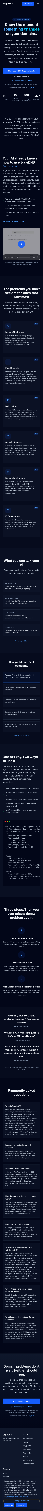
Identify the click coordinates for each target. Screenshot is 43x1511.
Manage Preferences (21, 1501)
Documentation (28, 1464)
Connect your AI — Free (23, 80)
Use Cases (27, 1449)
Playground (27, 1446)
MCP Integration (28, 1460)
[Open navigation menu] (38, 3)
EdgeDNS (8, 3)
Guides (25, 1456)
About (5, 1473)
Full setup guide (21, 641)
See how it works (21, 76)
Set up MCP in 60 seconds (13, 221)
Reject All (9, 1505)
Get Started (27, 3)
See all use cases (21, 736)
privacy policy (12, 1497)
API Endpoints (28, 1439)
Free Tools (27, 1453)
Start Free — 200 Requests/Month (21, 71)
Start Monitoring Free (21, 1401)
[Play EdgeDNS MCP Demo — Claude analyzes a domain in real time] (21, 244)
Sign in (31, 88)
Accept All (21, 1505)
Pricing (25, 1442)
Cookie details (22, 1497)
